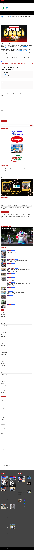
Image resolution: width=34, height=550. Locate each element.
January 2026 (3, 323)
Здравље (3, 408)
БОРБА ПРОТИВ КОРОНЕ (11, 12)
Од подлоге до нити (6, 443)
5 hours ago (9, 280)
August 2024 (2, 354)
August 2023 (2, 376)
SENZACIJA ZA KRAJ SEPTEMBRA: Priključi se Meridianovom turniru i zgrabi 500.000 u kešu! (17, 219)
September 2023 (3, 374)
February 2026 (3, 321)
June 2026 (2, 316)
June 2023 (2, 379)
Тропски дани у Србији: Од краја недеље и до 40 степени (16, 292)
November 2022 (3, 392)
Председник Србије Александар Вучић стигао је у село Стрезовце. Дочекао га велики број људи (16, 207)
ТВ (16, 12)
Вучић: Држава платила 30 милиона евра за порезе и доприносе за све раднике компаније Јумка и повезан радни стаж (19, 279)
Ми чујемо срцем (5, 456)
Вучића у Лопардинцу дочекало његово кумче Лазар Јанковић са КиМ (18, 251)
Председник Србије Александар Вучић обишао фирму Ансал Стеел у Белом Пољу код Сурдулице (19, 284)
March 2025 (2, 341)
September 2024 (3, 352)
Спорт (3, 419)
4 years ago (9, 307)
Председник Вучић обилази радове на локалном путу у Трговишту (17, 260)
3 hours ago (9, 265)
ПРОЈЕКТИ (23, 12)
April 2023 (2, 383)
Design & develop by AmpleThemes (11, 548)
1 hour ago (9, 252)
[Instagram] (31, 3)
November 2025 (3, 327)
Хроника (19, 477)
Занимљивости (4, 406)
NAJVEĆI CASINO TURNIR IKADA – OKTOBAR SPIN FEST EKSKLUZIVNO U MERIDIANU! (18, 214)
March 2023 (2, 385)
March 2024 (2, 363)
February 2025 (3, 343)
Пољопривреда (4, 415)
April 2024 (2, 361)
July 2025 (2, 334)
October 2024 (3, 350)
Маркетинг (3, 428)
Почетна (2, 12)
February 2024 (3, 365)
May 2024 (2, 359)
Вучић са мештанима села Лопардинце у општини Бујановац (10, 203)
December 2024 (3, 347)
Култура (3, 410)
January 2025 (3, 345)
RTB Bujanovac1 (13, 252)
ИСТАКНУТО (13, 250)
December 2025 (3, 325)
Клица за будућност (6, 462)
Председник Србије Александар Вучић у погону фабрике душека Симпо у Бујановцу (18, 0)
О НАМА (28, 12)
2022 (2, 441)
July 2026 (2, 314)
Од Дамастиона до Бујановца (6, 465)
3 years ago (9, 293)
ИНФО (6, 12)
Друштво (8, 250)
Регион (3, 417)
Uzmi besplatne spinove (8, 222)
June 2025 (2, 336)
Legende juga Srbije (6, 449)
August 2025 (2, 332)
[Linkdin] (32, 3)
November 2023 (3, 370)
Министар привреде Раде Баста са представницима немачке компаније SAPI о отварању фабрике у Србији (19, 306)
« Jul (1, 177)
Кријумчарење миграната (6, 454)
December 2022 (3, 390)
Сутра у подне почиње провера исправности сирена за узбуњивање (17, 296)
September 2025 (3, 330)
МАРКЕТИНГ (3, 426)
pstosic (13, 307)
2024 (2, 452)
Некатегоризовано (3, 431)
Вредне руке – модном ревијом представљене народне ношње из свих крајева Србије (19, 301)
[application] (17, 236)
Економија (11, 259)
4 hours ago (9, 271)
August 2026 (2, 312)
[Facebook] (28, 3)
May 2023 (2, 381)
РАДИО (19, 12)
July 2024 (2, 356)
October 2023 (3, 372)
